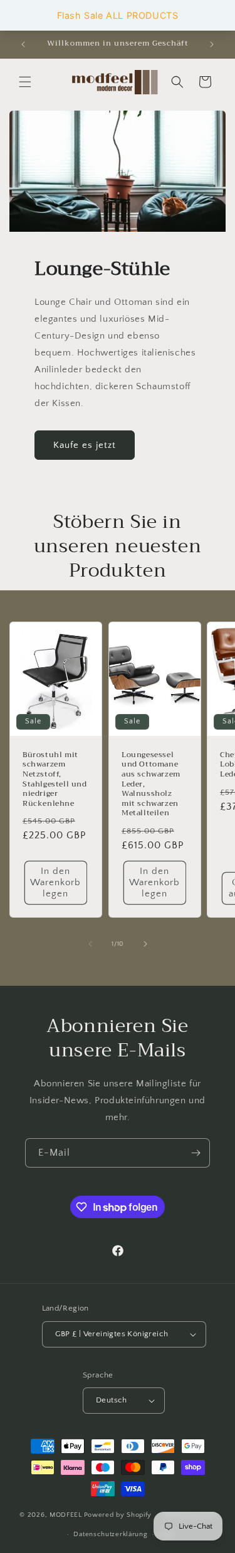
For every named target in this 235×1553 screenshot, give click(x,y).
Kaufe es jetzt (84, 445)
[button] (25, 82)
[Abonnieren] (195, 1153)
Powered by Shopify (118, 1515)
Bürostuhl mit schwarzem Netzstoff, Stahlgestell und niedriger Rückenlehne (55, 779)
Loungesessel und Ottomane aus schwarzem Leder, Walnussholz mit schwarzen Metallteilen (151, 784)
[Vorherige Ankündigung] (23, 44)
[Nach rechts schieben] (145, 944)
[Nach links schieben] (90, 944)
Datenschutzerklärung (110, 1534)
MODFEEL (66, 1515)
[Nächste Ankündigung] (212, 44)
